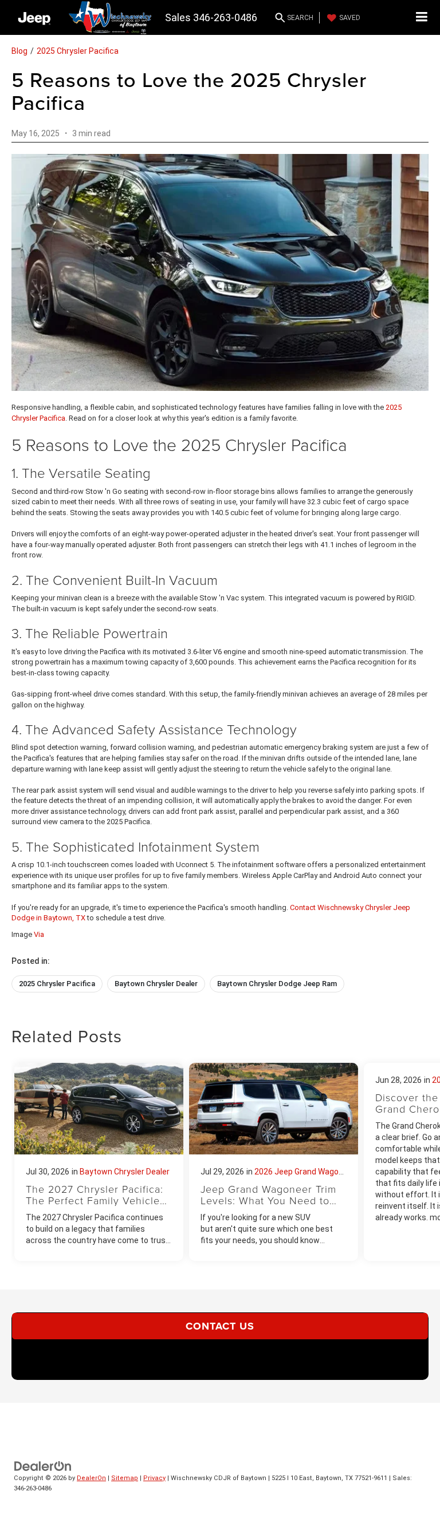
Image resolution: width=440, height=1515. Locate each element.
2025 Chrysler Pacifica (78, 51)
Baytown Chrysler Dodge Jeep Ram (277, 983)
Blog (19, 51)
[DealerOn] (43, 1465)
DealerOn (91, 1478)
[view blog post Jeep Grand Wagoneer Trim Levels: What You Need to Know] (273, 1162)
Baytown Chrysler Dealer (156, 983)
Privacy (154, 1478)
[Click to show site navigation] (422, 17)
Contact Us (220, 1326)
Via (39, 934)
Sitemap (124, 1478)
